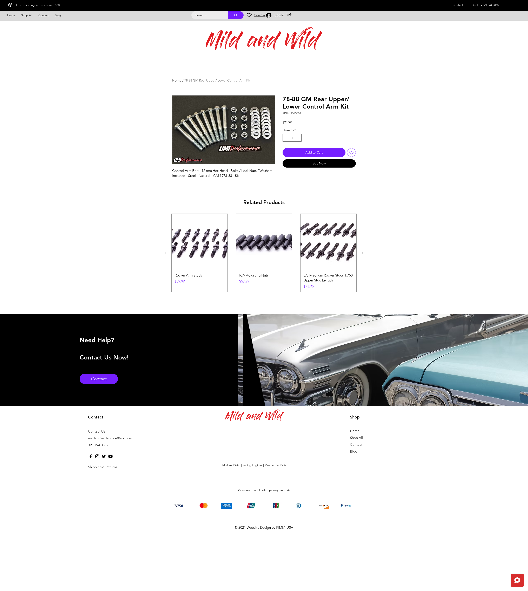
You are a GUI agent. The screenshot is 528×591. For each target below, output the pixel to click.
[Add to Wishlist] (351, 152)
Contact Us (96, 431)
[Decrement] (285, 137)
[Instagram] (97, 456)
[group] (264, 252)
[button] (289, 14)
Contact (356, 444)
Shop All (356, 438)
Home (177, 80)
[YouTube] (110, 456)
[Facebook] (90, 456)
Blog (353, 451)
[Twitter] (103, 456)
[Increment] (298, 137)
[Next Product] (362, 253)
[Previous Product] (165, 253)
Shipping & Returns (102, 467)
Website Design (259, 527)
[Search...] (236, 15)
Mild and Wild (262, 43)
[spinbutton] (292, 137)
